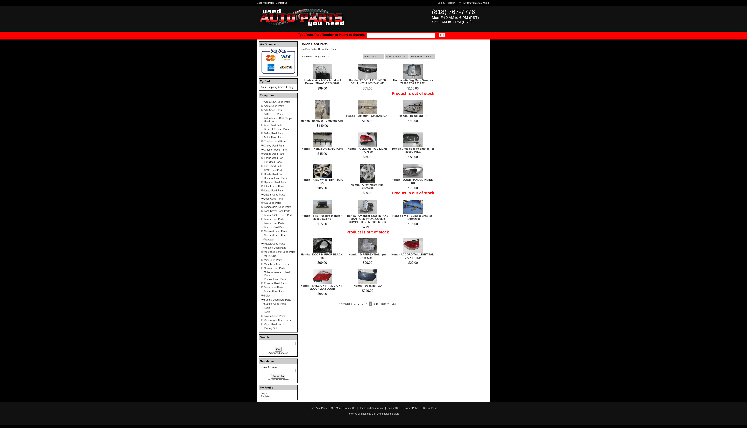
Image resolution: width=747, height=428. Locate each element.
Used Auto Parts (265, 3)
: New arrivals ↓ (397, 56)
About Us (350, 408)
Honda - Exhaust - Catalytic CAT (322, 120)
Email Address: (269, 367)
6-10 (376, 304)
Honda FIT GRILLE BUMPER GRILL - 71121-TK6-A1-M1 (367, 82)
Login (441, 3)
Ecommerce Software (388, 413)
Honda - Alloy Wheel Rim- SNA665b (367, 186)
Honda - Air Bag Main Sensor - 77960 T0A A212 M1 (413, 82)
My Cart (467, 3)
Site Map (336, 408)
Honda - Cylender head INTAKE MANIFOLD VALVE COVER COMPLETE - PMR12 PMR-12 (367, 219)
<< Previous (345, 304)
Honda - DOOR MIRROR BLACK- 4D (322, 256)
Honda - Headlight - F (413, 115)
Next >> (385, 304)
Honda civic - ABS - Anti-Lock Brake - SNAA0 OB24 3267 (322, 82)
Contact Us (281, 3)
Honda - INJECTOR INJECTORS (322, 148)
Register (450, 3)
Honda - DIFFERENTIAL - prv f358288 (368, 256)
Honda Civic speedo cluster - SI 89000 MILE (413, 150)
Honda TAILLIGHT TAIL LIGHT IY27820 (368, 150)
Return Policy (430, 408)
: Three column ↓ (422, 56)
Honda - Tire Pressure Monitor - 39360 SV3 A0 (322, 217)
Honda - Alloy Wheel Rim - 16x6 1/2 (322, 181)
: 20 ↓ (370, 56)
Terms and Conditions (371, 408)
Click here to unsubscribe (278, 380)
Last (394, 304)
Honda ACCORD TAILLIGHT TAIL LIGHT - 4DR (413, 256)
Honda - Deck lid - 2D (368, 285)
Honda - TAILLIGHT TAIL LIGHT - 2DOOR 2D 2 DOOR (322, 287)
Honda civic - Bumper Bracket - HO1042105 (413, 217)
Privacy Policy (411, 408)
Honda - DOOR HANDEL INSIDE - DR (413, 181)
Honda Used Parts (327, 49)
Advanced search (278, 353)
